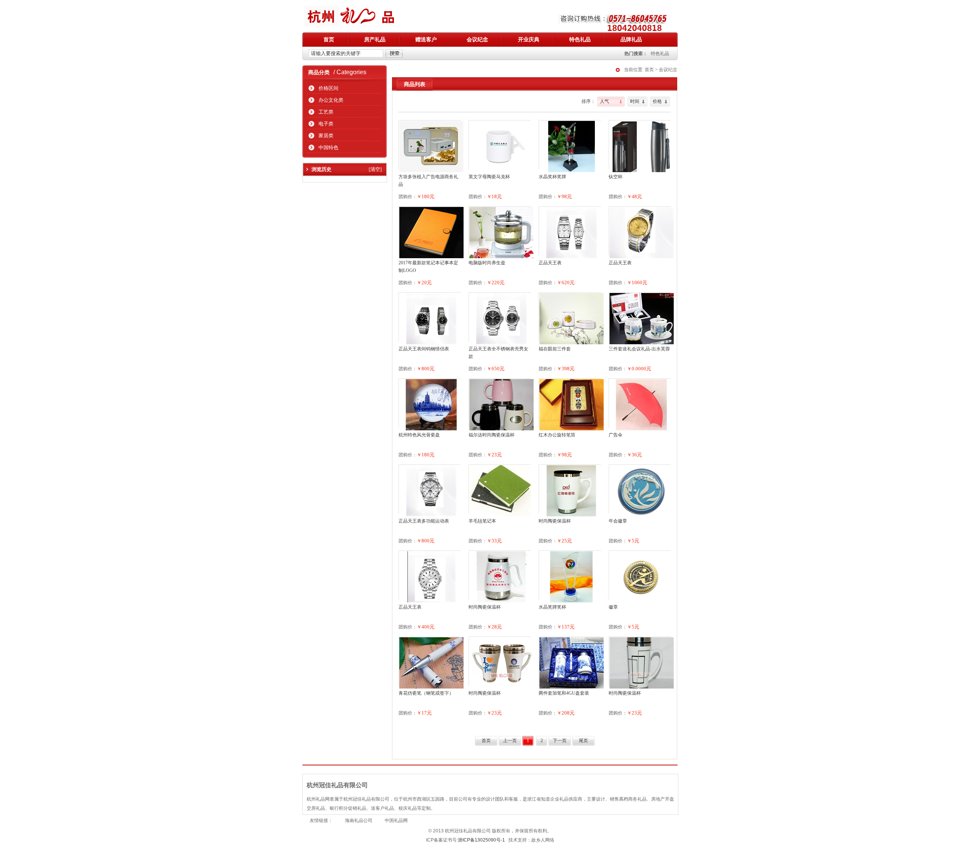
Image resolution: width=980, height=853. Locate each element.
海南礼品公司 (358, 820)
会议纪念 (477, 39)
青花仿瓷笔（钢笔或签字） (426, 693)
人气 (604, 101)
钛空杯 (615, 176)
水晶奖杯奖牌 (552, 176)
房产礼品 (374, 39)
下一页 (560, 740)
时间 (634, 101)
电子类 (325, 124)
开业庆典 (528, 39)
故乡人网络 (542, 840)
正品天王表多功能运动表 (424, 521)
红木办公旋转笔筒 (557, 435)
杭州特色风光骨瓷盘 (419, 435)
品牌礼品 (631, 39)
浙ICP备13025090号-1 (481, 840)
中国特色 (328, 147)
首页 (328, 39)
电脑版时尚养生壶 (487, 262)
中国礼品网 (396, 820)
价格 (657, 101)
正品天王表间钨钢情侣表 (424, 349)
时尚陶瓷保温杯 (555, 521)
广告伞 (615, 435)
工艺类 (325, 112)
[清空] (375, 169)
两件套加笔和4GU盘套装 (564, 693)
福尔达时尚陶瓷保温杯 (491, 435)
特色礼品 (580, 39)
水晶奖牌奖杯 (552, 607)
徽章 (613, 607)
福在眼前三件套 (555, 349)
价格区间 (328, 88)
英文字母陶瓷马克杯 (489, 176)
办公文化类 (330, 100)
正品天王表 (550, 262)
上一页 (510, 740)
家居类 (325, 135)
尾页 (583, 740)
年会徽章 (618, 521)
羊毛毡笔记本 (482, 521)
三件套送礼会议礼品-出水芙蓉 (639, 349)
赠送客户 (426, 39)
